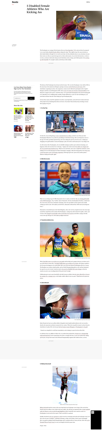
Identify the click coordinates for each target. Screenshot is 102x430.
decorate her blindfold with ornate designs (72, 269)
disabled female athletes (54, 52)
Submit (31, 98)
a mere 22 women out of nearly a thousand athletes (75, 90)
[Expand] (92, 411)
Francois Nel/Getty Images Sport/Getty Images (101, 25)
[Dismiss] (100, 411)
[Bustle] (15, 2)
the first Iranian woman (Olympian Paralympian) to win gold (73, 327)
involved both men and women (76, 86)
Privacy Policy (17, 101)
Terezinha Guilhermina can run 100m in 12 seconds (66, 263)
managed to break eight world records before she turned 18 (59, 213)
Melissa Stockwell (44, 407)
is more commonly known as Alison (63, 135)
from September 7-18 (70, 50)
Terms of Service (31, 100)
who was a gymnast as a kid (55, 416)
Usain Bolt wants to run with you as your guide (53, 261)
